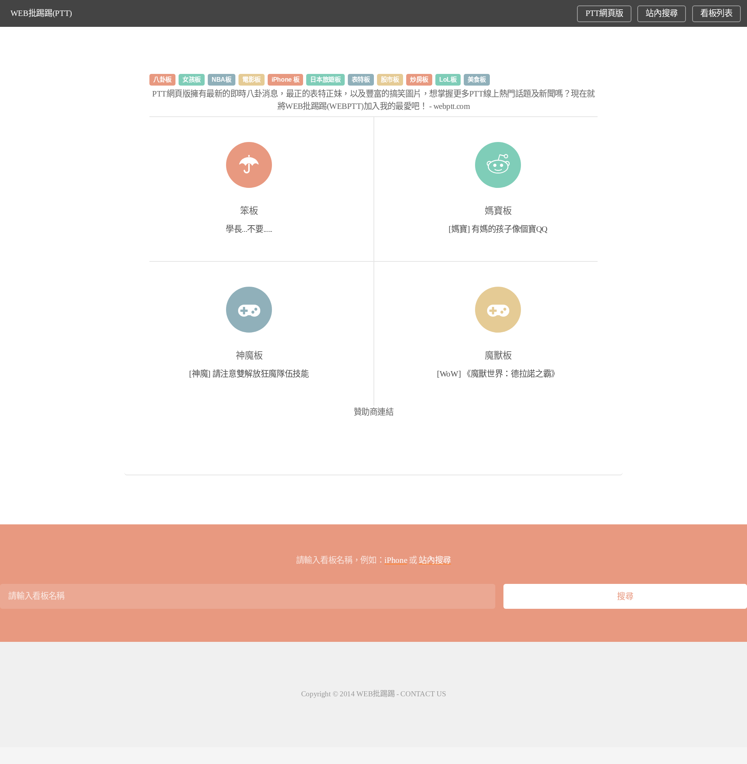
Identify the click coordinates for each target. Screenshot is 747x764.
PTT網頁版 (604, 13)
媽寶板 (498, 211)
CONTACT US (423, 694)
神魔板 (249, 355)
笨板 (249, 211)
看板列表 (716, 13)
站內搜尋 (661, 13)
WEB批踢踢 (375, 694)
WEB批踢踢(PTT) (41, 13)
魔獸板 (498, 355)
